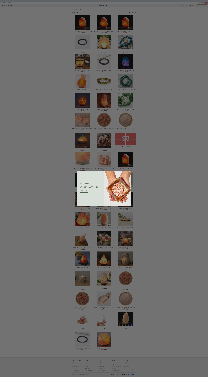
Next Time (82, 194)
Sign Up (84, 191)
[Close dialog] (130, 172)
